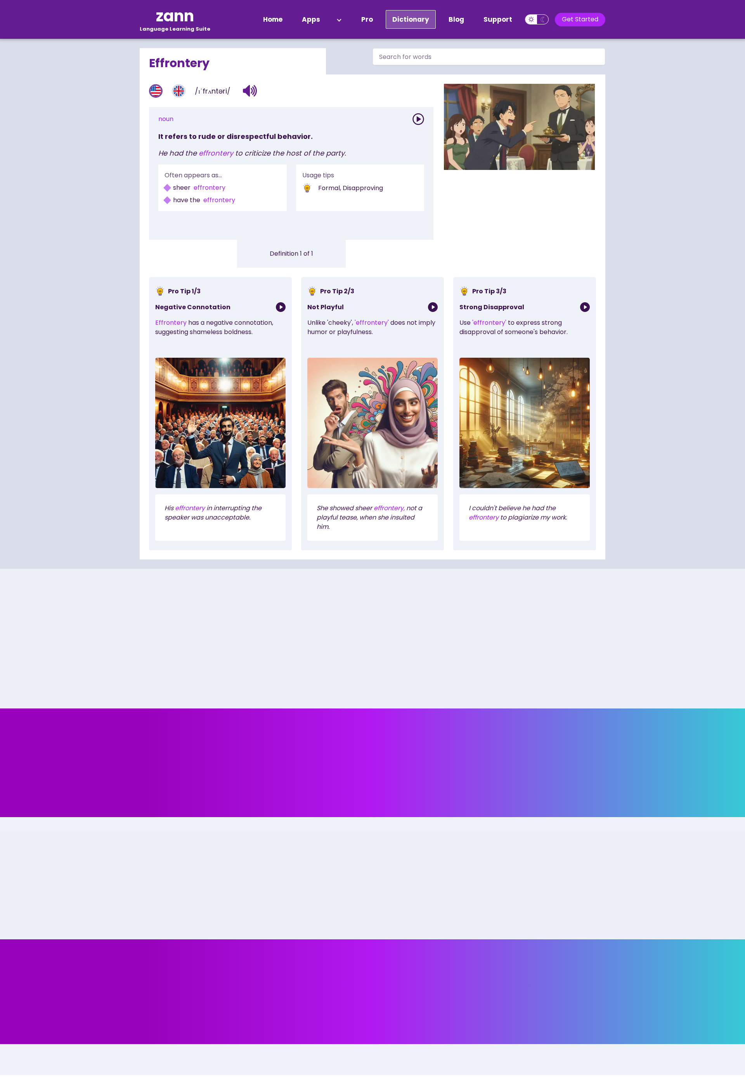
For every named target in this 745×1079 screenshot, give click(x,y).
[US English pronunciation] (156, 91)
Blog (456, 19)
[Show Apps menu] (339, 19)
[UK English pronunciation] (178, 91)
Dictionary (410, 19)
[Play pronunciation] (418, 119)
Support (497, 19)
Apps (311, 19)
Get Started (580, 19)
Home (272, 19)
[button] (250, 91)
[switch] (537, 19)
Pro (367, 19)
